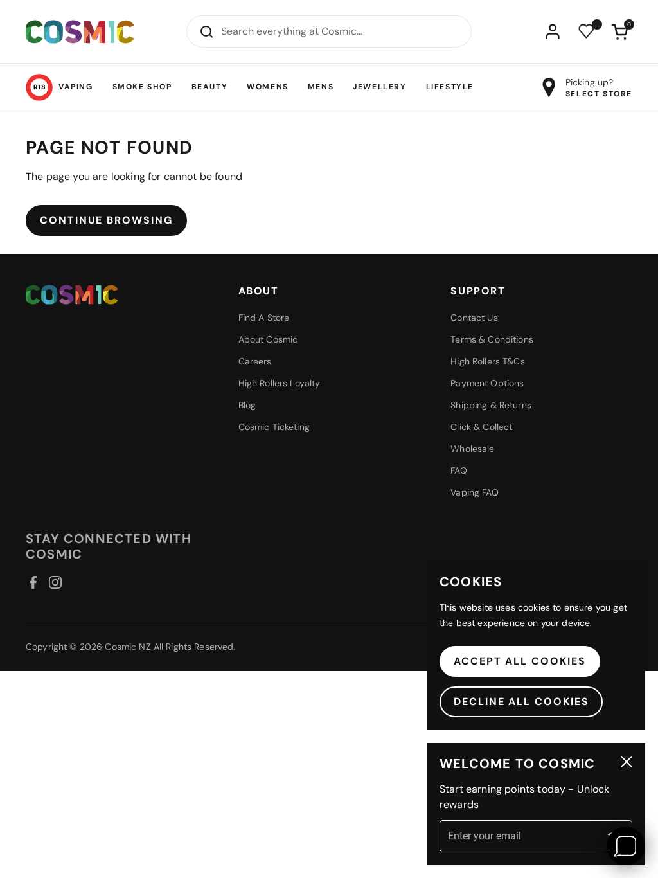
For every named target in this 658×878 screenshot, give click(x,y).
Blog (247, 405)
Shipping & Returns (490, 405)
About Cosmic (268, 339)
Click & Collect (481, 427)
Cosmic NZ (127, 646)
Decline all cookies (521, 701)
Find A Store (264, 317)
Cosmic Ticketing (274, 427)
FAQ (458, 470)
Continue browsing (106, 220)
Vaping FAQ (474, 492)
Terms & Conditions (491, 339)
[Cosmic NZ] (80, 32)
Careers (255, 361)
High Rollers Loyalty (279, 383)
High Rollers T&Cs (487, 361)
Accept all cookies (520, 661)
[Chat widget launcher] (626, 846)
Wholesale (472, 448)
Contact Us (473, 317)
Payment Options (487, 383)
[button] (619, 31)
